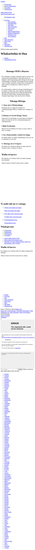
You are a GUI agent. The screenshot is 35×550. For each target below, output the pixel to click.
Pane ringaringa (12, 26)
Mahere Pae (18, 309)
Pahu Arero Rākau (24, 312)
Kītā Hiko (11, 25)
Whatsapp (3, 317)
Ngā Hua (7, 20)
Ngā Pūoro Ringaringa (23, 311)
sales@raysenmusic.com (8, 14)
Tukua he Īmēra (5, 315)
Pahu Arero (11, 28)
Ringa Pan (4, 311)
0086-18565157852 (6, 12)
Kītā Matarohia (12, 23)
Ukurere (10, 30)
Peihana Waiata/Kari (13, 33)
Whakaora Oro (12, 35)
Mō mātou (7, 44)
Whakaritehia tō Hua (10, 59)
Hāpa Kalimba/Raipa (14, 31)
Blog (5, 43)
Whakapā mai (8, 46)
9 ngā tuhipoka (11, 311)
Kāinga (6, 58)
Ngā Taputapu (12, 36)
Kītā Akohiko (12, 22)
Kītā (5, 38)
